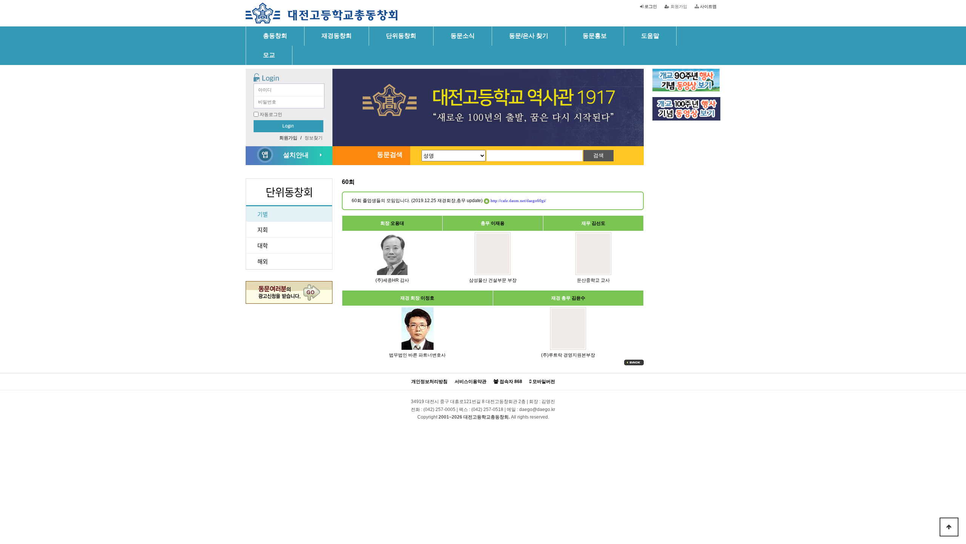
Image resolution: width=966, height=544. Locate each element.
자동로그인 (271, 114)
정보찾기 (314, 138)
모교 (269, 55)
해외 (262, 261)
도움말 (650, 35)
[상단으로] (949, 527)
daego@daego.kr (537, 409)
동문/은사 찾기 (528, 35)
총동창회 (275, 35)
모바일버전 (543, 381)
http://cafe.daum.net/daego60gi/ (517, 200)
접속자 (510, 381)
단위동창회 (401, 35)
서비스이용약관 (470, 381)
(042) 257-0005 (439, 409)
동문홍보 (595, 35)
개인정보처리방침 (429, 381)
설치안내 (296, 155)
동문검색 (390, 154)
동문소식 (463, 35)
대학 (262, 245)
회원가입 (678, 6)
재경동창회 (336, 35)
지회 (262, 229)
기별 (262, 214)
